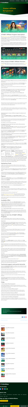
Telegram (22, 0)
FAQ (6, 396)
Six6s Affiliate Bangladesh (9, 363)
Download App (12, 0)
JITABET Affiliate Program (6, 36)
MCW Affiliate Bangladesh (9, 332)
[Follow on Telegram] (24, 317)
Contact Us (1, 396)
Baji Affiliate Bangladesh (9, 343)
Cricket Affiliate (15, 394)
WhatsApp (18, 0)
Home (1, 394)
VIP (21, 394)
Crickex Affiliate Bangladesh (10, 353)
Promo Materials (9, 394)
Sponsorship (24, 394)
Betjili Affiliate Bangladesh (9, 368)
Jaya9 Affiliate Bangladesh (9, 327)
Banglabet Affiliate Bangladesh (10, 373)
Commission (4, 394)
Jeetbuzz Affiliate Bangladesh (10, 358)
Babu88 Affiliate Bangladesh (10, 348)
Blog (4, 396)
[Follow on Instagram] (26, 317)
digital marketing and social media (9, 194)
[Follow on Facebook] (22, 317)
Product (19, 394)
